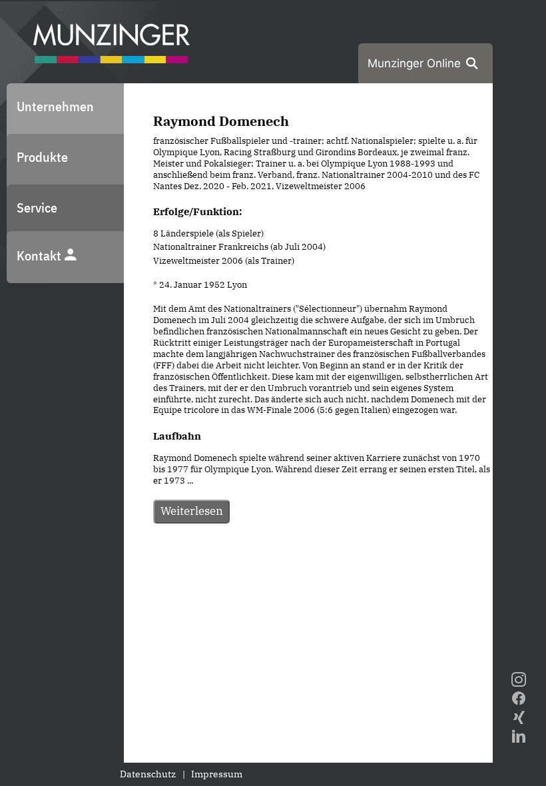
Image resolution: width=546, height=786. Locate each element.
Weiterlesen (191, 511)
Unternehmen (55, 106)
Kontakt (40, 255)
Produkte (42, 157)
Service (37, 207)
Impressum (216, 774)
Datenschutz (148, 774)
